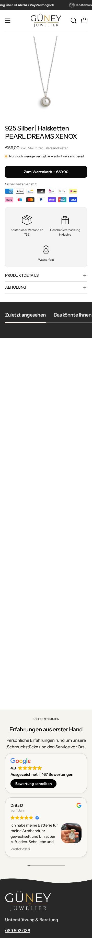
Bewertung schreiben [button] (33, 783)
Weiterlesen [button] (18, 849)
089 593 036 (17, 930)
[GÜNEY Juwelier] (46, 20)
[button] (73, 20)
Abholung (15, 287)
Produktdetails (22, 275)
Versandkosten (57, 148)
